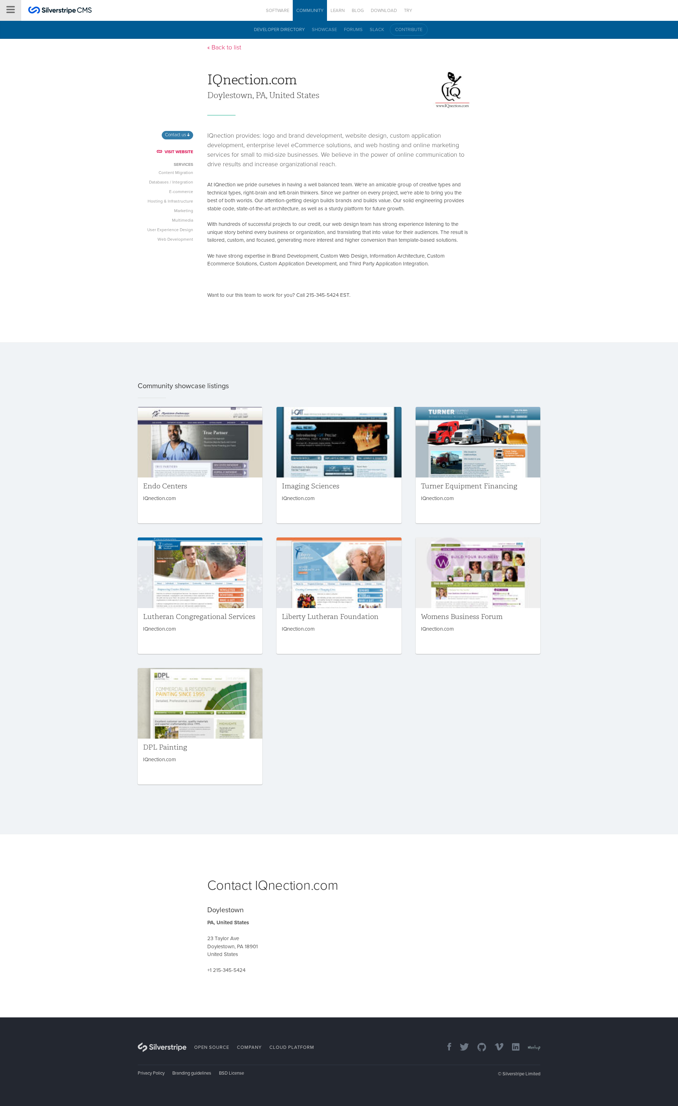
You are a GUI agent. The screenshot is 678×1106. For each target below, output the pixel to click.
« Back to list (224, 47)
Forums (353, 29)
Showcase (324, 29)
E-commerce (181, 191)
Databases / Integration (171, 182)
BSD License (231, 1073)
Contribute (408, 29)
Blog (358, 10)
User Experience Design (170, 229)
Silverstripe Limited (521, 1074)
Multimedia (182, 220)
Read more (200, 465)
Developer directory (279, 29)
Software (277, 10)
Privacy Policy (151, 1073)
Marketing (183, 210)
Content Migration (176, 172)
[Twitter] (461, 1047)
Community (309, 10)
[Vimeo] (496, 1047)
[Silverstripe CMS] (60, 11)
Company (249, 1047)
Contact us (176, 135)
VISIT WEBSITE (179, 151)
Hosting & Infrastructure (170, 201)
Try (408, 10)
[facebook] (445, 1047)
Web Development (175, 239)
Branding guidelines (191, 1073)
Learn (338, 10)
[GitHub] (478, 1047)
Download (384, 10)
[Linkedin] (512, 1047)
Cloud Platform (291, 1047)
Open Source (211, 1047)
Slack (377, 29)
